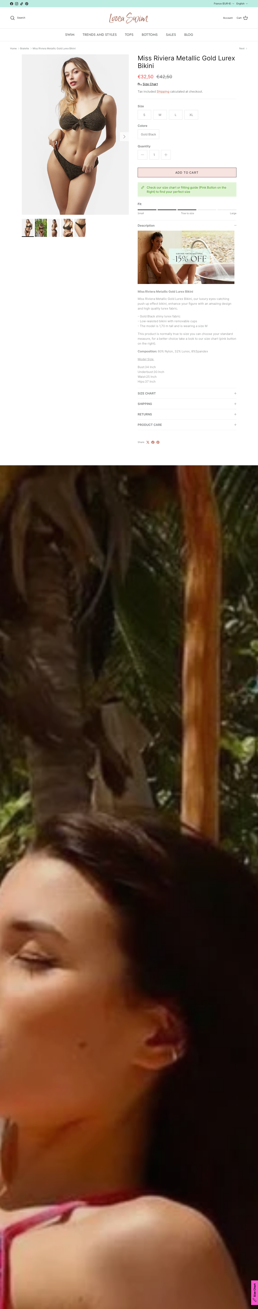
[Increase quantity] (166, 155)
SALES (171, 34)
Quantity (144, 146)
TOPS (129, 34)
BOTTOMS (150, 34)
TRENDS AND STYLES (100, 34)
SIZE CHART (147, 393)
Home (13, 48)
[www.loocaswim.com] (129, 17)
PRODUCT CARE (150, 425)
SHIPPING (145, 404)
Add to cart (187, 172)
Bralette (24, 48)
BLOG (188, 34)
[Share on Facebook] (152, 442)
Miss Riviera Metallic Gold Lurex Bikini (54, 48)
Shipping (163, 91)
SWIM (69, 34)
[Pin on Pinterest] (157, 442)
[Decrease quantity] (142, 155)
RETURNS (145, 414)
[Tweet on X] (147, 442)
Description (146, 225)
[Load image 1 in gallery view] (75, 134)
